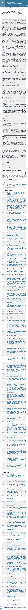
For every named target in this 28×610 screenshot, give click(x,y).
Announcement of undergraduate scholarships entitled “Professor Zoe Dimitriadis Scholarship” (16, 491)
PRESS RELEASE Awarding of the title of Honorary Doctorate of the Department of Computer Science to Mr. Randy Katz (16, 337)
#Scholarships (15, 19)
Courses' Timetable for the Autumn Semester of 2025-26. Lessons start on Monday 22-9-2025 (16, 408)
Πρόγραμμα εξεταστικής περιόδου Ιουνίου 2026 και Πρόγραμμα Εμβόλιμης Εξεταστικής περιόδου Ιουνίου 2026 (16, 270)
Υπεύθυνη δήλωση (6, 167)
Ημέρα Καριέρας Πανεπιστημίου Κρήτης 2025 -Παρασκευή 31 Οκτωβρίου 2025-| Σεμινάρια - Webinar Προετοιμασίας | (16, 370)
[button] (1, 607)
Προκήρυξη (4, 164)
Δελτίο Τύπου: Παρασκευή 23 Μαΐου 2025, (16, 432)
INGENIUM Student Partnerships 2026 (15, 311)
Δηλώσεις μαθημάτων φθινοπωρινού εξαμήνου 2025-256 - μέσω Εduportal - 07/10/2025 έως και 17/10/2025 (16, 584)
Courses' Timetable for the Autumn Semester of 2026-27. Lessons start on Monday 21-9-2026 (16, 193)
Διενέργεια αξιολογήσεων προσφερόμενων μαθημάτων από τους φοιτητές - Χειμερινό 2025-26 (16, 544)
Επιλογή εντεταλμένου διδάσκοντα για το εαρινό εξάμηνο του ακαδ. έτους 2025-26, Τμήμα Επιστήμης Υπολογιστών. (16, 534)
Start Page (4, 7)
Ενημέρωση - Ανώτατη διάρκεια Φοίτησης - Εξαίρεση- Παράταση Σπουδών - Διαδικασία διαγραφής (16, 384)
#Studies (21, 19)
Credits (24, 607)
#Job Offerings (9, 210)
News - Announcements (12, 7)
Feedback (11, 609)
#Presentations (22, 176)
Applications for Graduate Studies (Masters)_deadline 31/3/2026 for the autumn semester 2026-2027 (16, 305)
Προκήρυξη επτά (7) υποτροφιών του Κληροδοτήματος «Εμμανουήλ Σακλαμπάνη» (16, 513)
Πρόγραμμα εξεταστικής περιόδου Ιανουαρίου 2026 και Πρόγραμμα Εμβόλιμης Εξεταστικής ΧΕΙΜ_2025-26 (16, 538)
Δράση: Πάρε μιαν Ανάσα (12, 309)
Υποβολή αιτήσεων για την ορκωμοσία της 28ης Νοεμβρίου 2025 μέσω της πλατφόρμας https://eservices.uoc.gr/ (16, 575)
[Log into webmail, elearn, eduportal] (27, 5)
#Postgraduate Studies (7, 19)
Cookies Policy (16, 609)
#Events (21, 175)
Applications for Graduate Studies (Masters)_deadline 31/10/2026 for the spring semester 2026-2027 (16, 254)
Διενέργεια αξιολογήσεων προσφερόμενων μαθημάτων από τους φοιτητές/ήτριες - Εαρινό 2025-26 (16, 503)
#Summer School (21, 177)
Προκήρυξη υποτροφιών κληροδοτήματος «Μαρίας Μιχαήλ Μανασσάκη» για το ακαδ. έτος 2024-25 (16, 497)
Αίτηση (3, 165)
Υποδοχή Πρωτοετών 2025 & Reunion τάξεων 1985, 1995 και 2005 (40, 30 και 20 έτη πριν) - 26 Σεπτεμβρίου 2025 (16, 402)
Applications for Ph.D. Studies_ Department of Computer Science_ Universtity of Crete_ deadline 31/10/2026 (16, 248)
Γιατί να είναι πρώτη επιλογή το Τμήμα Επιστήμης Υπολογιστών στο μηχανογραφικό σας (16, 465)
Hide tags (10, 179)
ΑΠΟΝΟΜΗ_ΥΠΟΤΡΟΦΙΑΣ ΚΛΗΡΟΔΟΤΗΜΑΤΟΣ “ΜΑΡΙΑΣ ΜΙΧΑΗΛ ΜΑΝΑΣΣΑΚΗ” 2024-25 (16, 475)
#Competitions (7, 175)
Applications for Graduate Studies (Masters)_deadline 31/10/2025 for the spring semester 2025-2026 (16, 412)
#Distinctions (15, 175)
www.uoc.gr (22, 154)
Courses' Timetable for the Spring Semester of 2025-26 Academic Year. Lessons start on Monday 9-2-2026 (16, 351)
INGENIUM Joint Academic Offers (14, 566)
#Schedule (4, 177)
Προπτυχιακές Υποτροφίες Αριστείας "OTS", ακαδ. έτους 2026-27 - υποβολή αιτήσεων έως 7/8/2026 (16, 234)
